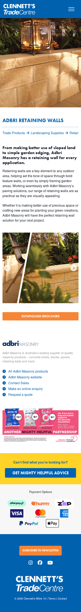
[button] (7, 267)
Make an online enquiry (25, 388)
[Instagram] (30, 562)
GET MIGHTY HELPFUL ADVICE (40, 473)
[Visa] (16, 513)
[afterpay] (16, 503)
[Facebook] (40, 562)
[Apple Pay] (52, 523)
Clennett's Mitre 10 (35, 598)
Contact (62, 598)
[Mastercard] (40, 513)
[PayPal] (28, 523)
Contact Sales (18, 382)
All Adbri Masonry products (28, 371)
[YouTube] (50, 562)
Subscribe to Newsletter (40, 550)
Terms (51, 598)
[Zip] (64, 503)
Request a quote (20, 394)
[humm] (40, 503)
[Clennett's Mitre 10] (40, 586)
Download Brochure (41, 316)
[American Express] (64, 513)
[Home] (19, 7)
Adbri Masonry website (25, 377)
